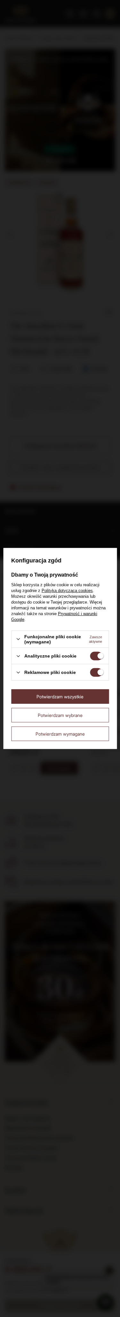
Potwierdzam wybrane (60, 715)
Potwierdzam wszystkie (60, 696)
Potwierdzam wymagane (60, 733)
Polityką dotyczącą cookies (67, 590)
